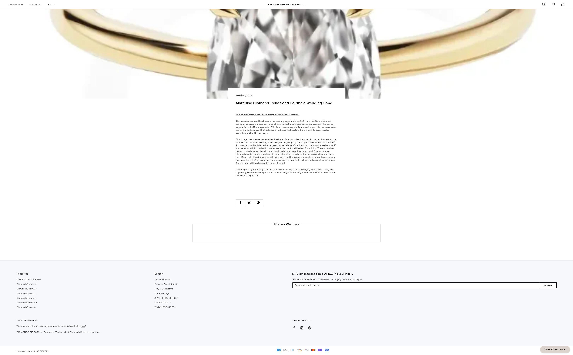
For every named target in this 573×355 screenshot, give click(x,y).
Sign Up (548, 285)
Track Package (161, 293)
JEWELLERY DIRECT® (166, 298)
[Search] (543, 4)
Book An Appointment (165, 284)
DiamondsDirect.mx (26, 303)
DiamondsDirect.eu (26, 298)
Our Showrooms (162, 280)
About (51, 4)
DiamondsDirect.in (26, 307)
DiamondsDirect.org (26, 284)
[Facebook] (294, 327)
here (83, 326)
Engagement (16, 4)
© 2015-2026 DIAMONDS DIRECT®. (32, 351)
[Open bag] (562, 4)
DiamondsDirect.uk (26, 289)
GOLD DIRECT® (162, 303)
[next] (380, 233)
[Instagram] (301, 327)
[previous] (192, 233)
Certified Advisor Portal (28, 280)
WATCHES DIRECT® (165, 307)
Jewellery (35, 4)
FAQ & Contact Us (163, 289)
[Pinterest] (309, 327)
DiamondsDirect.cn (26, 293)
